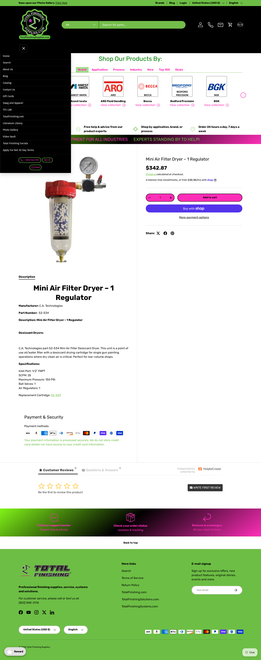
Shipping (151, 174)
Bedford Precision (182, 101)
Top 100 (164, 69)
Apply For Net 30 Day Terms (18, 150)
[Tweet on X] (158, 233)
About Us (8, 69)
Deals (179, 69)
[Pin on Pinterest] (172, 233)
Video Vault (9, 136)
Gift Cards (8, 96)
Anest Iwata (79, 101)
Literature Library (13, 123)
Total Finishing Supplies (38, 647)
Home (6, 56)
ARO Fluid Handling (113, 101)
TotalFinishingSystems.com (140, 606)
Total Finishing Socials (15, 143)
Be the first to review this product (60, 492)
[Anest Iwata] (78, 86)
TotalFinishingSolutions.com (140, 599)
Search (7, 62)
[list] (73, 209)
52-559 (56, 395)
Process (119, 69)
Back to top (130, 542)
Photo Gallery (10, 129)
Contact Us (9, 89)
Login (183, 2)
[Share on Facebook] (165, 233)
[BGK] (216, 86)
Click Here (61, 2)
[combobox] (123, 25)
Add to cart (210, 197)
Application (100, 69)
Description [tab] (27, 276)
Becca (147, 101)
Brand (82, 69)
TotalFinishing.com (13, 116)
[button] (230, 25)
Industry (136, 69)
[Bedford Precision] (182, 86)
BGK (216, 101)
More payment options (194, 217)
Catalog (7, 82)
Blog (172, 2)
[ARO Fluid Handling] (113, 86)
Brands (159, 2)
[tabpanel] (74, 341)
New (150, 69)
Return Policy (130, 585)
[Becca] (147, 86)
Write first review (207, 487)
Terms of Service (132, 578)
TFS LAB (7, 109)
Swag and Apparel (13, 103)
